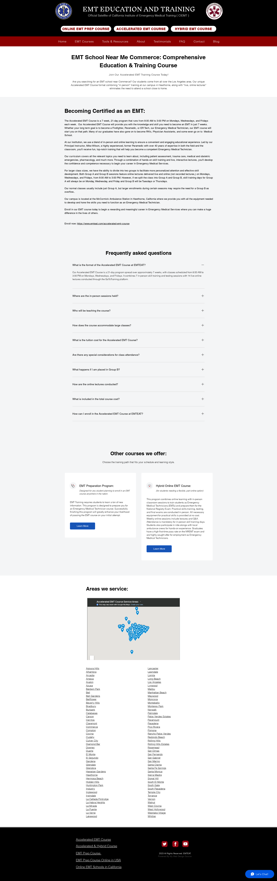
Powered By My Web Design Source (175, 856)
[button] (84, 41)
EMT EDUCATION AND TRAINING (139, 9)
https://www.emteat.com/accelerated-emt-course (103, 223)
